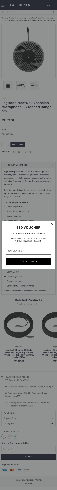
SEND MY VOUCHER (28, 261)
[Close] (52, 224)
